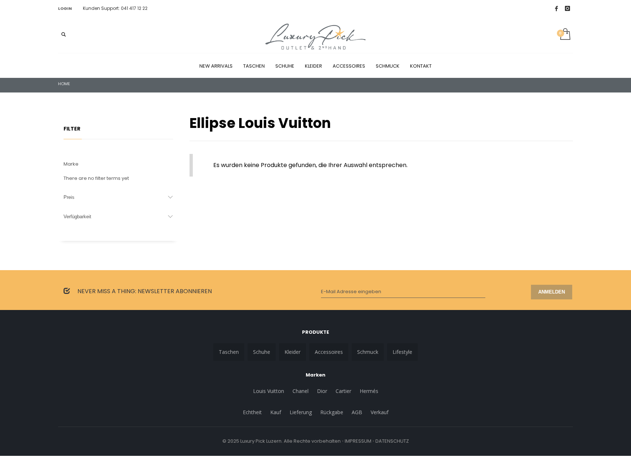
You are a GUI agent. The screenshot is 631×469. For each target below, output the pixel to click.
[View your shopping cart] (565, 34)
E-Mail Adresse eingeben (351, 291)
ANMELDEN (551, 292)
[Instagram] (567, 8)
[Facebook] (556, 8)
